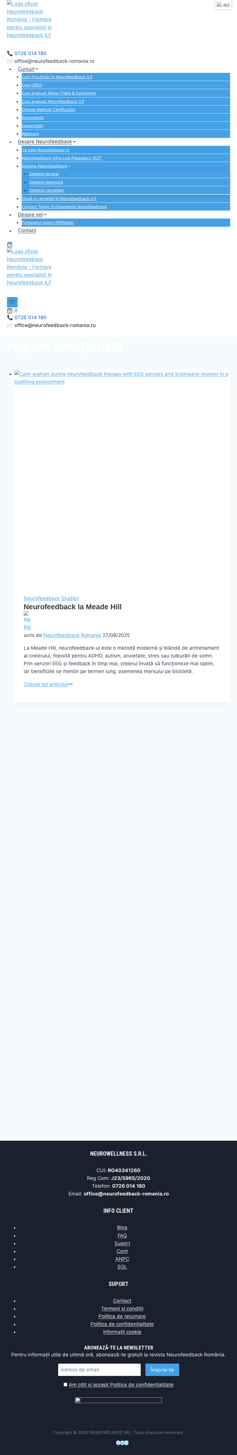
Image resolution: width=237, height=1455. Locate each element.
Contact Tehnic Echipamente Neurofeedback (64, 206)
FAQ (122, 1235)
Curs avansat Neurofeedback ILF (53, 101)
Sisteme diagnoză (46, 182)
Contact (27, 231)
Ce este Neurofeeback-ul (45, 149)
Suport (122, 1243)
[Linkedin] (122, 1443)
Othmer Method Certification (48, 109)
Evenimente (33, 117)
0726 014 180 (30, 53)
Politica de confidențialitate (122, 1324)
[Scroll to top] (222, 1437)
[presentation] (122, 478)
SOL (122, 1267)
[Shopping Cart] (9, 244)
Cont (122, 1251)
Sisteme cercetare (46, 190)
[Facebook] (118, 1443)
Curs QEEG (32, 84)
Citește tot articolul (48, 684)
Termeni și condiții (122, 1308)
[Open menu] (12, 302)
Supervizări (32, 125)
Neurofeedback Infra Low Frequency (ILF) (61, 157)
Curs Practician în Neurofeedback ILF (57, 76)
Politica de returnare (122, 1316)
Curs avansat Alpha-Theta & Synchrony (59, 93)
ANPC (122, 1259)
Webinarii (30, 133)
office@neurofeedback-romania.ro (54, 61)
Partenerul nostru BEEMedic (48, 222)
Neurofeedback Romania (72, 635)
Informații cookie (122, 1332)
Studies (70, 598)
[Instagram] (126, 1443)
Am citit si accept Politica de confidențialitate (121, 1385)
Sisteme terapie (44, 173)
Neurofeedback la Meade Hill (73, 607)
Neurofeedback (42, 598)
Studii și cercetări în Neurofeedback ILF (59, 198)
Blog (122, 1227)
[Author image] (122, 621)
